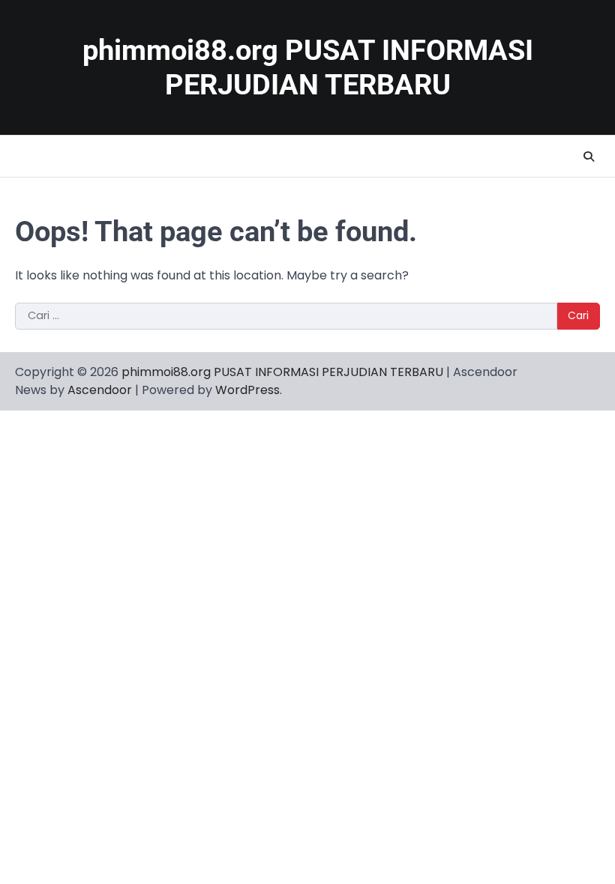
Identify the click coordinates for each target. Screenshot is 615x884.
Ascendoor (100, 390)
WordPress (247, 390)
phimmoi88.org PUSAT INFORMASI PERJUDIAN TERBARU (282, 372)
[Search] (589, 156)
